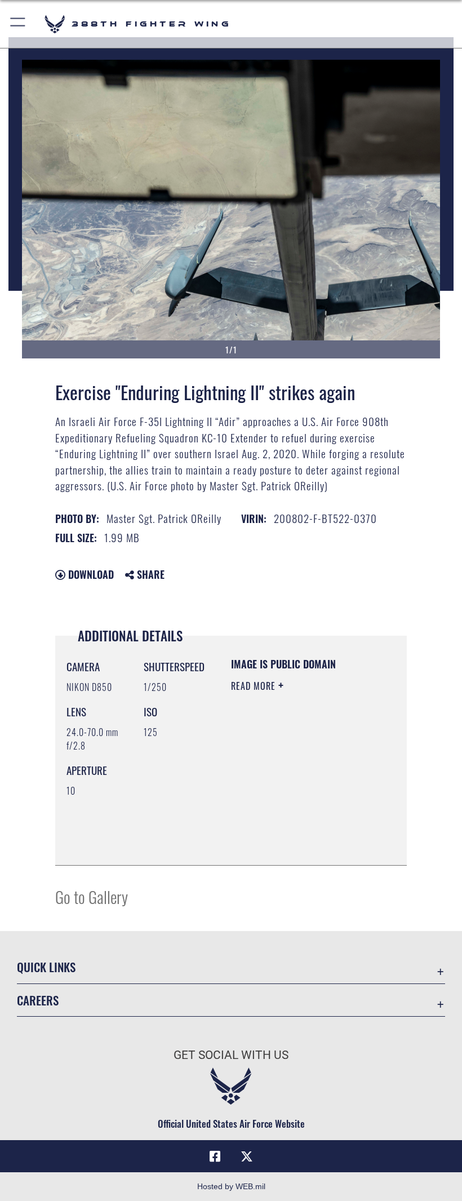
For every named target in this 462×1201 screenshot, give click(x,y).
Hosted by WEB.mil (231, 1186)
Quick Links (46, 967)
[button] (18, 24)
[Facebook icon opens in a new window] (215, 1156)
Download (89, 574)
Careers (38, 1000)
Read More (254, 686)
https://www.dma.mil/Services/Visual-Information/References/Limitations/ (299, 844)
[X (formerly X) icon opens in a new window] (246, 1156)
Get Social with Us (231, 1055)
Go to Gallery (91, 896)
